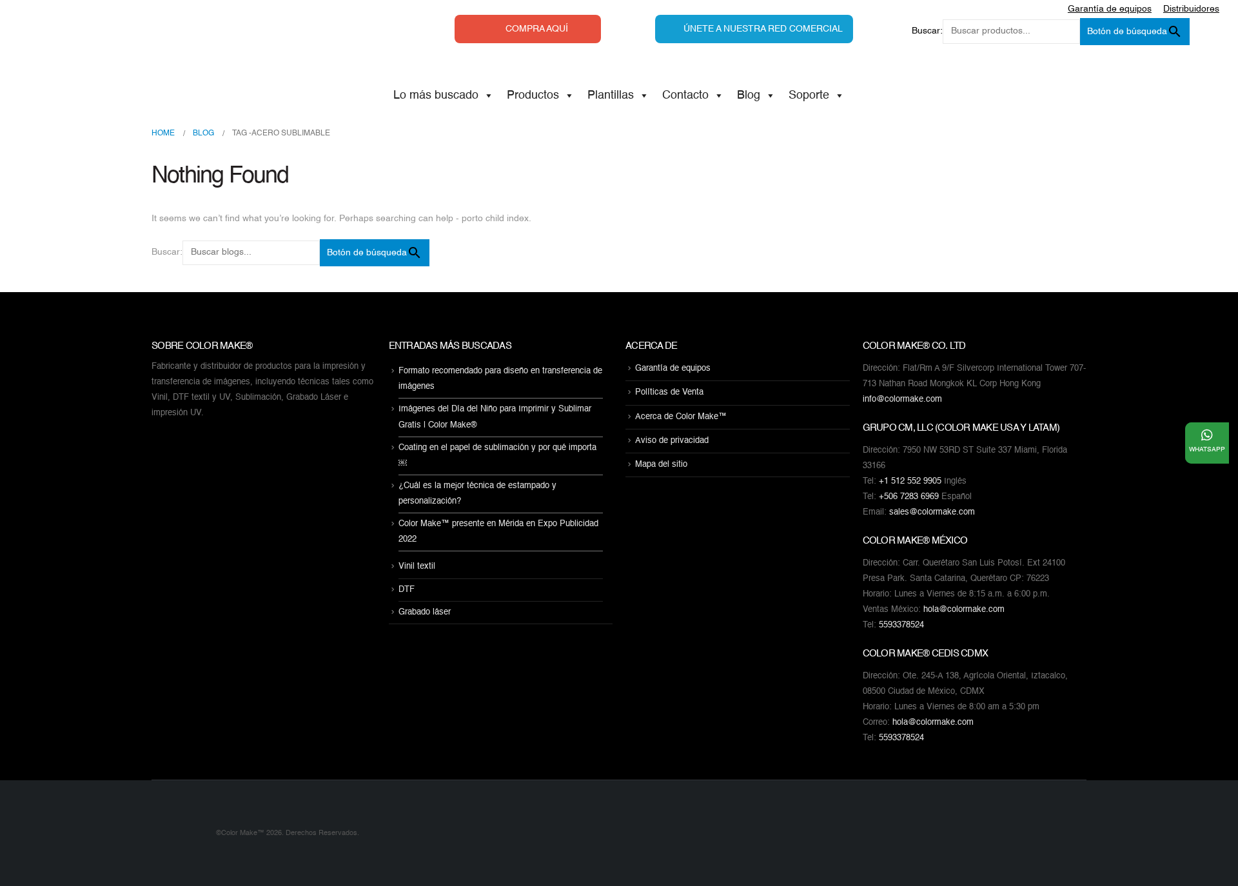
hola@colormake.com (964, 609)
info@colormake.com (902, 399)
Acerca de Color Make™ (681, 417)
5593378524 (901, 625)
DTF (406, 590)
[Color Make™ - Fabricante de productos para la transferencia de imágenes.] (177, 833)
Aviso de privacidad (672, 441)
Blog (748, 95)
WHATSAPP (1207, 449)
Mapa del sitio (661, 464)
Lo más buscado (435, 95)
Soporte (809, 95)
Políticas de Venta (669, 393)
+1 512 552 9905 (910, 481)
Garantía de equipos (673, 368)
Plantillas (610, 95)
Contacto (685, 95)
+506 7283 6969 (909, 497)
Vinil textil (416, 567)
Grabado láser (424, 612)
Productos (533, 95)
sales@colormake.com (932, 512)
